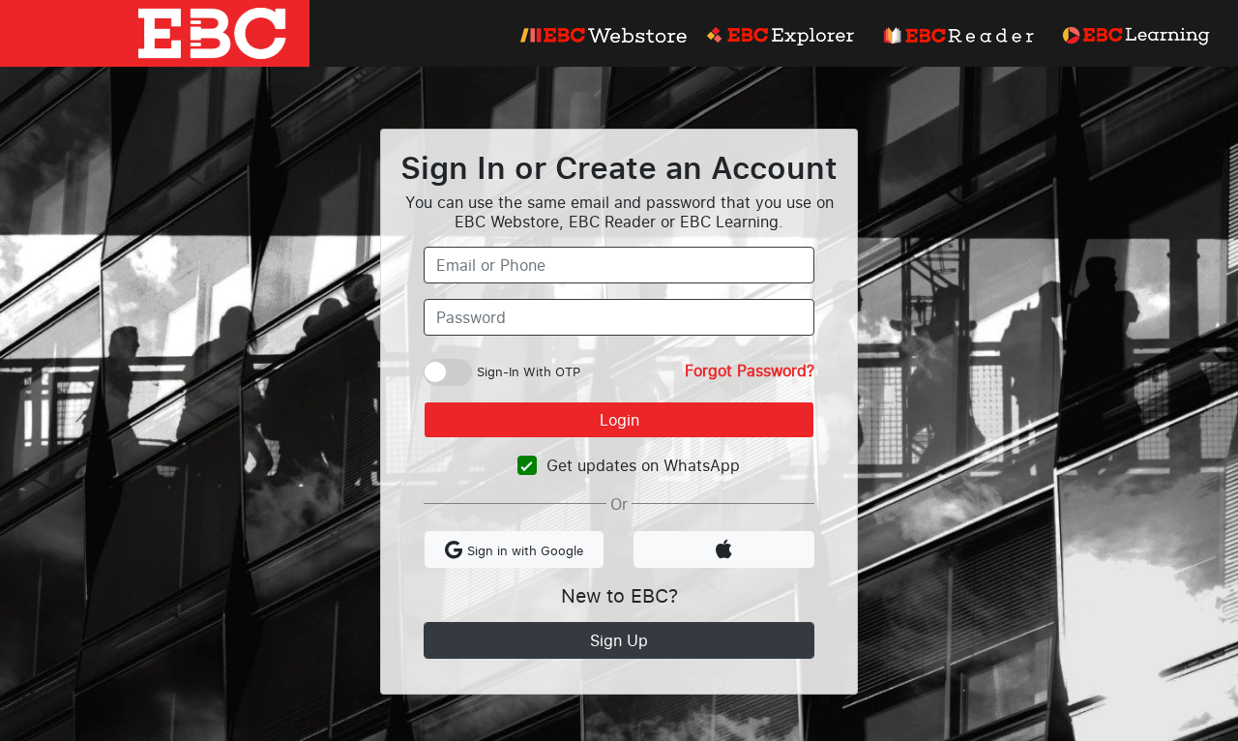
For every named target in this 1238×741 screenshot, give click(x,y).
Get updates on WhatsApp (643, 465)
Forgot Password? (749, 370)
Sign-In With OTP (528, 371)
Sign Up (619, 640)
